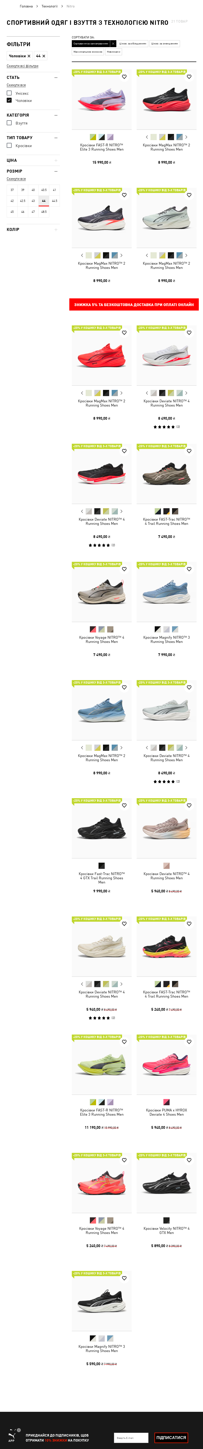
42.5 (22, 201)
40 (33, 190)
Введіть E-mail (125, 1437)
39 (22, 190)
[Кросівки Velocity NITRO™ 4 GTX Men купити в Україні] (167, 1183)
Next (186, 137)
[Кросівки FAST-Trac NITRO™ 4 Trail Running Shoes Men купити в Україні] (167, 474)
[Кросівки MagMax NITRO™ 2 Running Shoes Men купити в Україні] (167, 99)
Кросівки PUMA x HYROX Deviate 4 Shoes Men (166, 1112)
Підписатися (171, 1438)
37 (12, 190)
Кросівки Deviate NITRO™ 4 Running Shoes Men (166, 403)
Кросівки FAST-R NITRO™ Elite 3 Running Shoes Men (102, 147)
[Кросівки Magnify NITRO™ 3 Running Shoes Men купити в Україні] (167, 592)
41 (54, 190)
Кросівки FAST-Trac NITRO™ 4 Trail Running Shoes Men (166, 521)
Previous (147, 137)
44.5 (54, 201)
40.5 (44, 190)
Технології (50, 6)
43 (33, 201)
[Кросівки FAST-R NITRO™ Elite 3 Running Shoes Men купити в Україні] (102, 99)
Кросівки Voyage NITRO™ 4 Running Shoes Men (101, 639)
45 (12, 212)
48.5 (44, 212)
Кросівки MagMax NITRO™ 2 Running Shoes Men (166, 147)
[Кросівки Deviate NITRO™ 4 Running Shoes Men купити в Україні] (167, 355)
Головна (26, 6)
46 (22, 212)
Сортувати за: (83, 37)
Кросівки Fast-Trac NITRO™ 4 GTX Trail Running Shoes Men (102, 878)
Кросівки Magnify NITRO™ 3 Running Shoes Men (166, 639)
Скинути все (16, 85)
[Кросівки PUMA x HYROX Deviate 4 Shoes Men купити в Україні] (167, 1065)
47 (33, 212)
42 (12, 201)
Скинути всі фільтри (22, 66)
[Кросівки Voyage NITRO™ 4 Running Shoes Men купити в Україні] (102, 592)
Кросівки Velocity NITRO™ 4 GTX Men (166, 1230)
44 (44, 201)
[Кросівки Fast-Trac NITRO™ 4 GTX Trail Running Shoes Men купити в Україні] (102, 828)
